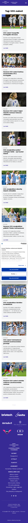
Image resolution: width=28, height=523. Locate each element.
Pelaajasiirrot (14, 456)
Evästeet (14, 513)
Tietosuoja (22, 511)
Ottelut (14, 459)
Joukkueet (14, 466)
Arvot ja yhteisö (14, 476)
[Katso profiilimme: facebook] (12, 496)
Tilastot (14, 462)
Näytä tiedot (21, 265)
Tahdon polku (14, 480)
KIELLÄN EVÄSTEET (14, 278)
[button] (26, 3)
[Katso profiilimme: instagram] (16, 496)
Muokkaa (13, 273)
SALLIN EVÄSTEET (14, 269)
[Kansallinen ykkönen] (14, 449)
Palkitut (14, 489)
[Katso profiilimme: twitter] (14, 496)
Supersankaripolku (14, 478)
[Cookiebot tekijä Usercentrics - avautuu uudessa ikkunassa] (21, 244)
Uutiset (14, 453)
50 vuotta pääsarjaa (13, 485)
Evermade (18, 520)
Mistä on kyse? (14, 474)
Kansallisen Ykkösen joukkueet (14, 468)
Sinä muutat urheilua (14, 483)
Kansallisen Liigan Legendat (14, 487)
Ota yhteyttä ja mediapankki (14, 491)
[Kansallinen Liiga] (14, 445)
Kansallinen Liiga (14, 471)
